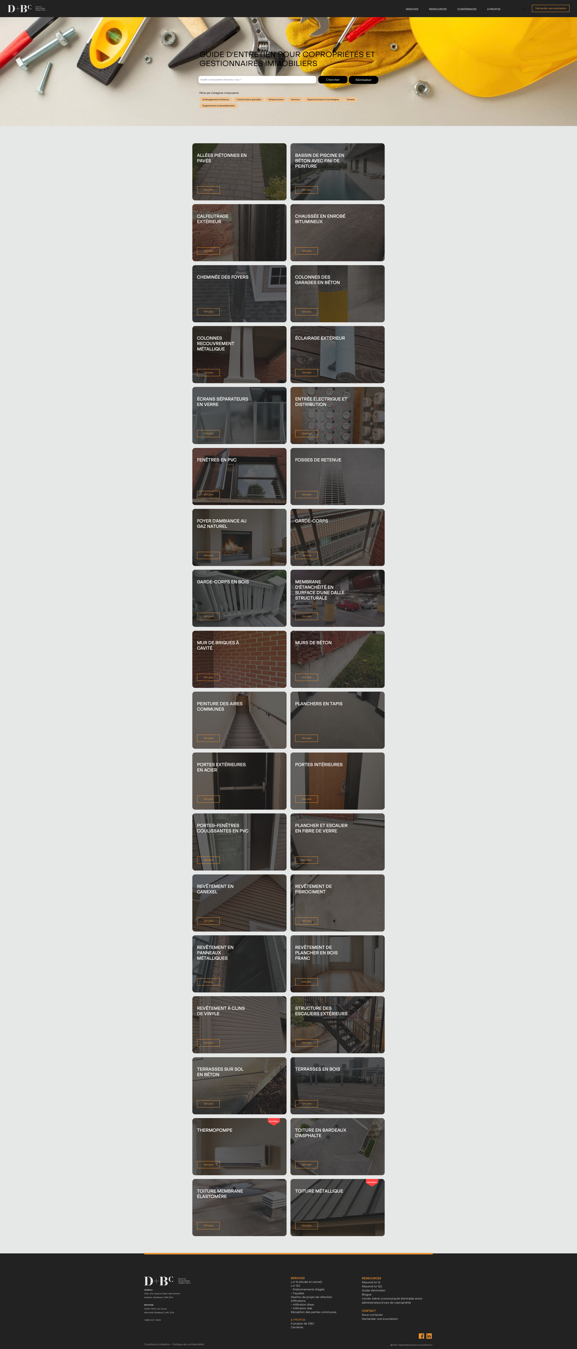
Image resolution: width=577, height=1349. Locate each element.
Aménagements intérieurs (215, 99)
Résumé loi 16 (371, 1282)
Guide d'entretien (373, 1290)
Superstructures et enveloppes (323, 99)
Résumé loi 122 (372, 1286)
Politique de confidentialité (188, 1344)
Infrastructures (276, 99)
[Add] (239, 171)
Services (295, 99)
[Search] (525, 9)
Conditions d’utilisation (157, 1344)
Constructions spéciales (248, 99)
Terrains (351, 99)
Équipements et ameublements (218, 105)
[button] (406, 9)
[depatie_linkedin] (429, 1336)
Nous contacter (372, 1315)
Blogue (366, 1294)
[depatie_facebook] (421, 1336)
